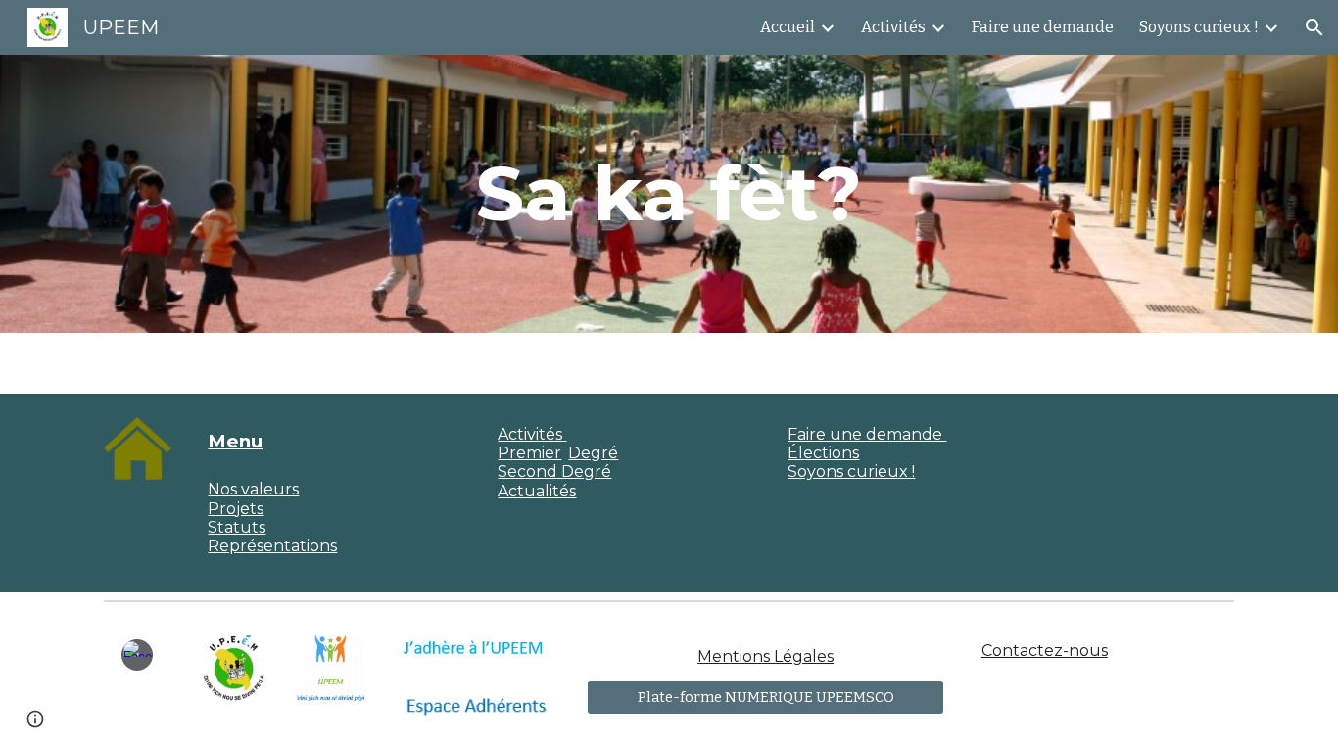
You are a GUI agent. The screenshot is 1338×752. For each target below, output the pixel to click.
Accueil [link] (787, 27)
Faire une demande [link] (1043, 27)
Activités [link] (893, 27)
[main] (669, 194)
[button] (1314, 27)
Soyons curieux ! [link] (1199, 27)
